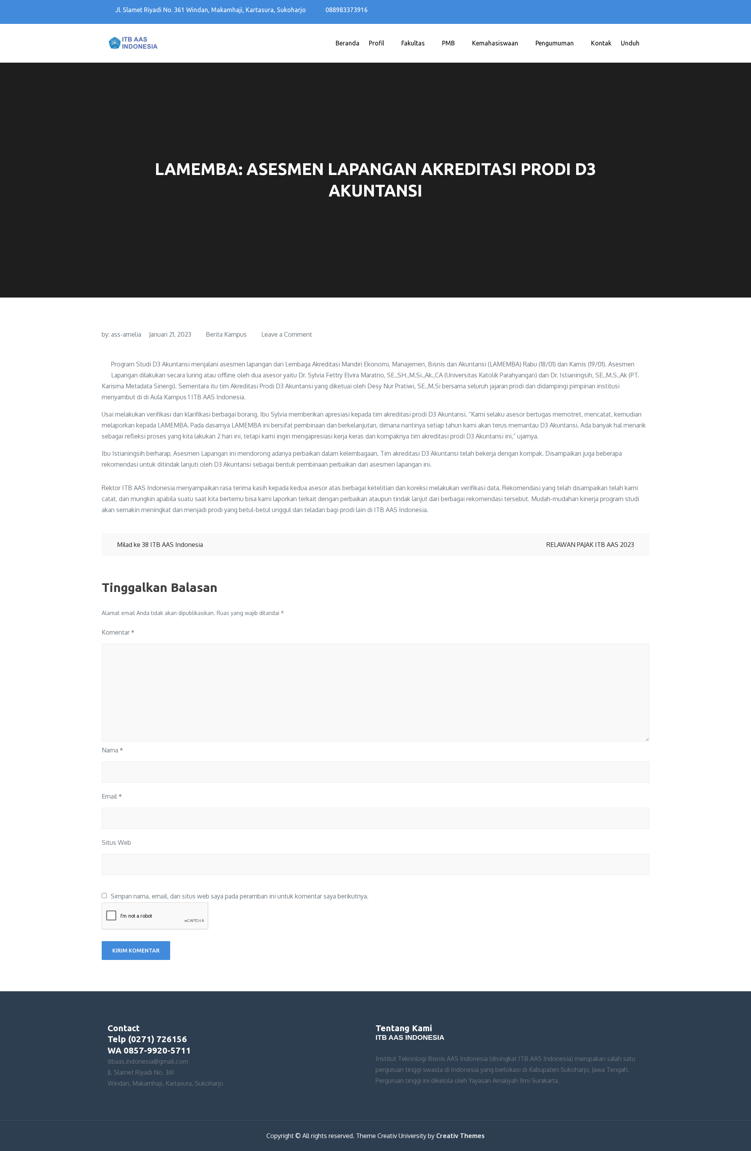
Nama (112, 750)
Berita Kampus (226, 334)
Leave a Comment (286, 334)
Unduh (630, 43)
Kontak (601, 43)
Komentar (118, 632)
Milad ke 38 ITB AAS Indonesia (160, 544)
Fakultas (413, 43)
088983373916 (346, 9)
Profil (376, 43)
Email (112, 796)
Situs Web (116, 842)
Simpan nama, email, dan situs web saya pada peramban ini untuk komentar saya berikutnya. (239, 896)
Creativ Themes (460, 1136)
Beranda (347, 43)
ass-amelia (126, 334)
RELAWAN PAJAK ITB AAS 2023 (590, 544)
